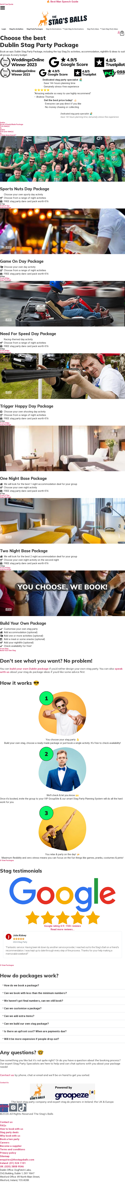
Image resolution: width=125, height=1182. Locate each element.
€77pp (2, 493)
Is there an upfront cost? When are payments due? (35, 1031)
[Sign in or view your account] (60, 32)
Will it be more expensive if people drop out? (31, 1039)
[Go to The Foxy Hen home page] (62, 19)
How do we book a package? (21, 985)
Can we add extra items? (19, 1016)
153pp (2, 566)
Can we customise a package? (23, 1008)
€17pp (2, 204)
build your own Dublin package (29, 668)
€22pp (2, 421)
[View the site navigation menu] (2, 10)
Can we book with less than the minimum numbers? (35, 993)
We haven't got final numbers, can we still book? (33, 1000)
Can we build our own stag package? (26, 1023)
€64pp (2, 349)
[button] (62, 985)
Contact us (7, 1075)
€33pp (2, 276)
